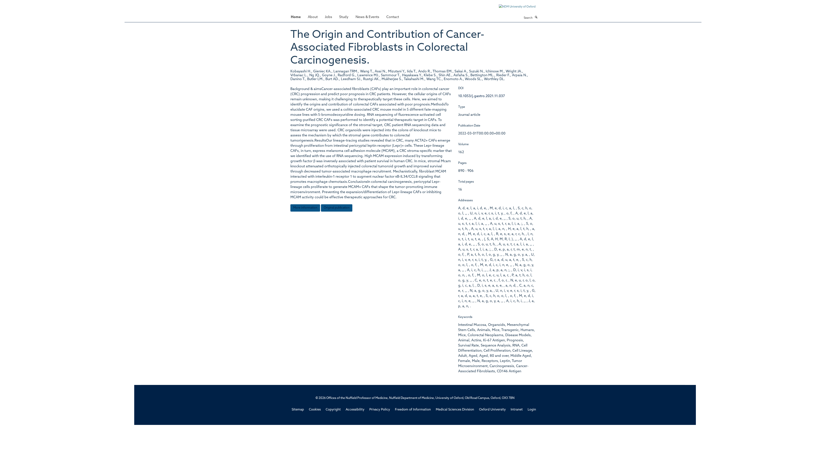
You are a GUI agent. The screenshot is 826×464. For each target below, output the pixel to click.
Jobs (328, 17)
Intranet (517, 409)
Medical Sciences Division (455, 409)
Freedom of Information (413, 409)
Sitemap (298, 409)
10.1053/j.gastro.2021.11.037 (481, 96)
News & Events (367, 17)
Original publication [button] (337, 207)
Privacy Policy (379, 409)
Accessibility (355, 409)
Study (343, 17)
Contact (392, 17)
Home (296, 17)
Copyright (333, 409)
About (313, 17)
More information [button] (305, 207)
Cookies (315, 409)
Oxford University (492, 409)
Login (532, 409)
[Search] (536, 17)
